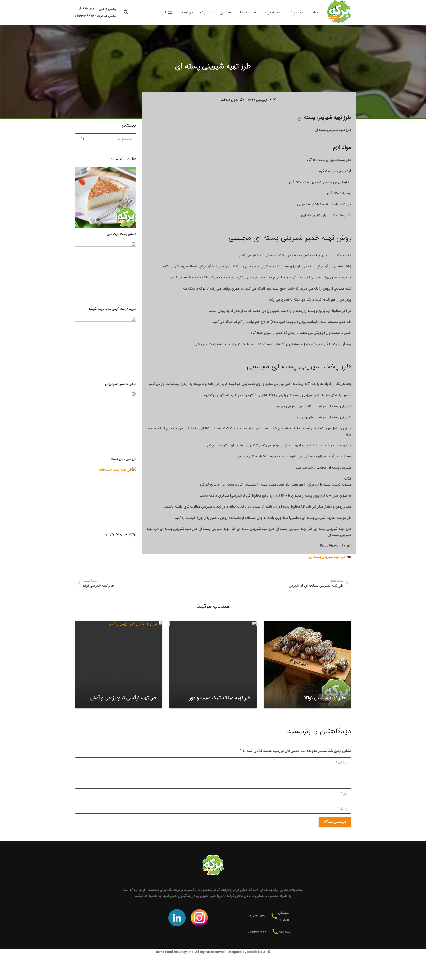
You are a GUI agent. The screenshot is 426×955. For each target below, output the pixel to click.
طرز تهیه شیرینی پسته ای (327, 557)
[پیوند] (338, 12)
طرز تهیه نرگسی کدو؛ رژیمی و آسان (123, 698)
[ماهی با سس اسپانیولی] (105, 347)
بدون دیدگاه (230, 100)
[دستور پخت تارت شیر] (105, 197)
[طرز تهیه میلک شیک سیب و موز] (213, 665)
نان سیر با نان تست (123, 459)
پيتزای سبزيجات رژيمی (121, 534)
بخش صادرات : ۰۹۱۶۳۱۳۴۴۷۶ (95, 15)
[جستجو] (126, 12)
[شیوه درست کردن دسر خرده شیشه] (105, 272)
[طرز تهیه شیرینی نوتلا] (307, 665)
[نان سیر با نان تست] (105, 422)
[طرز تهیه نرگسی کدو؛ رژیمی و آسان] (118, 665)
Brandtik (253, 952)
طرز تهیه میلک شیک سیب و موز (219, 698)
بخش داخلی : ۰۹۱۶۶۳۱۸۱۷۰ (97, 9)
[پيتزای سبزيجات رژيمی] (105, 497)
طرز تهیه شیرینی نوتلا (324, 698)
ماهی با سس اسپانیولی (120, 384)
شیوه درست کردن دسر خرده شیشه (112, 309)
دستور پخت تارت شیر (121, 234)
